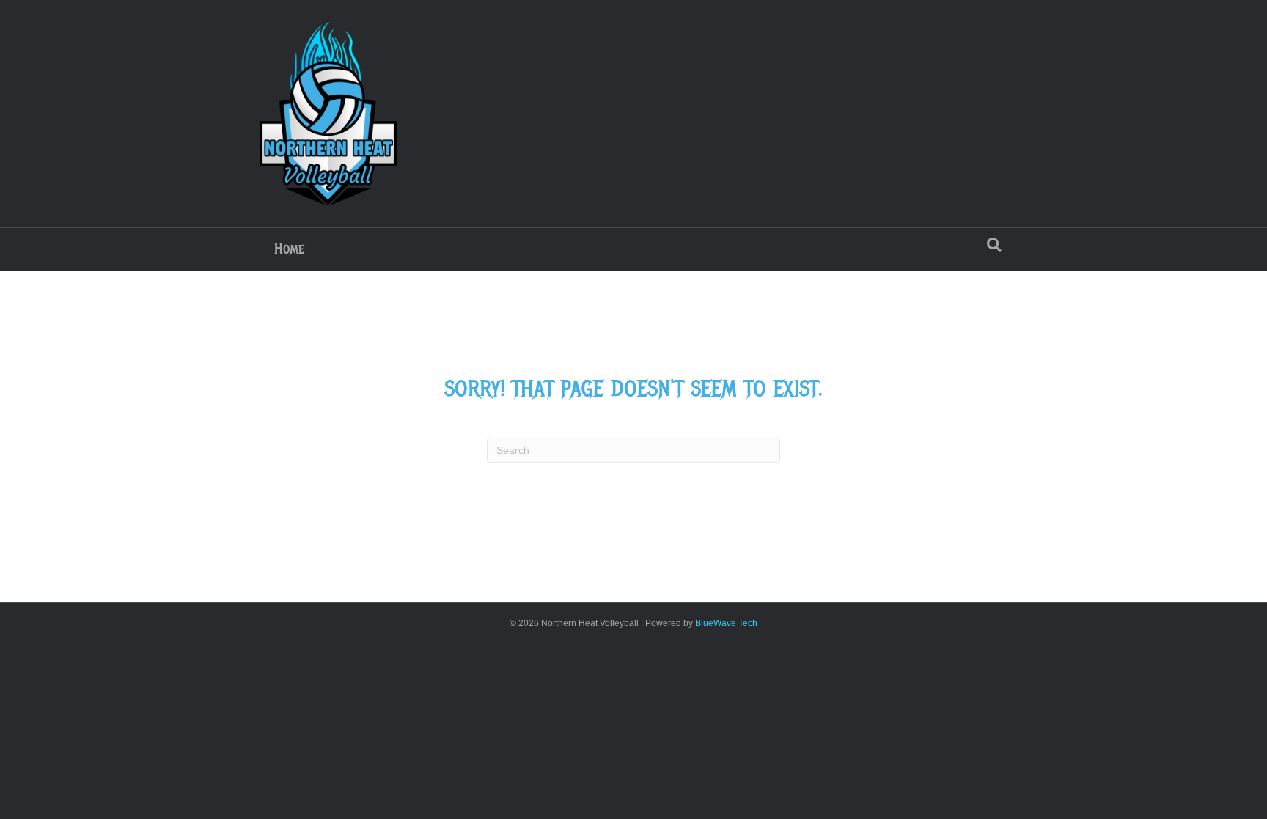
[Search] (994, 245)
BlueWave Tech (726, 623)
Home (289, 249)
